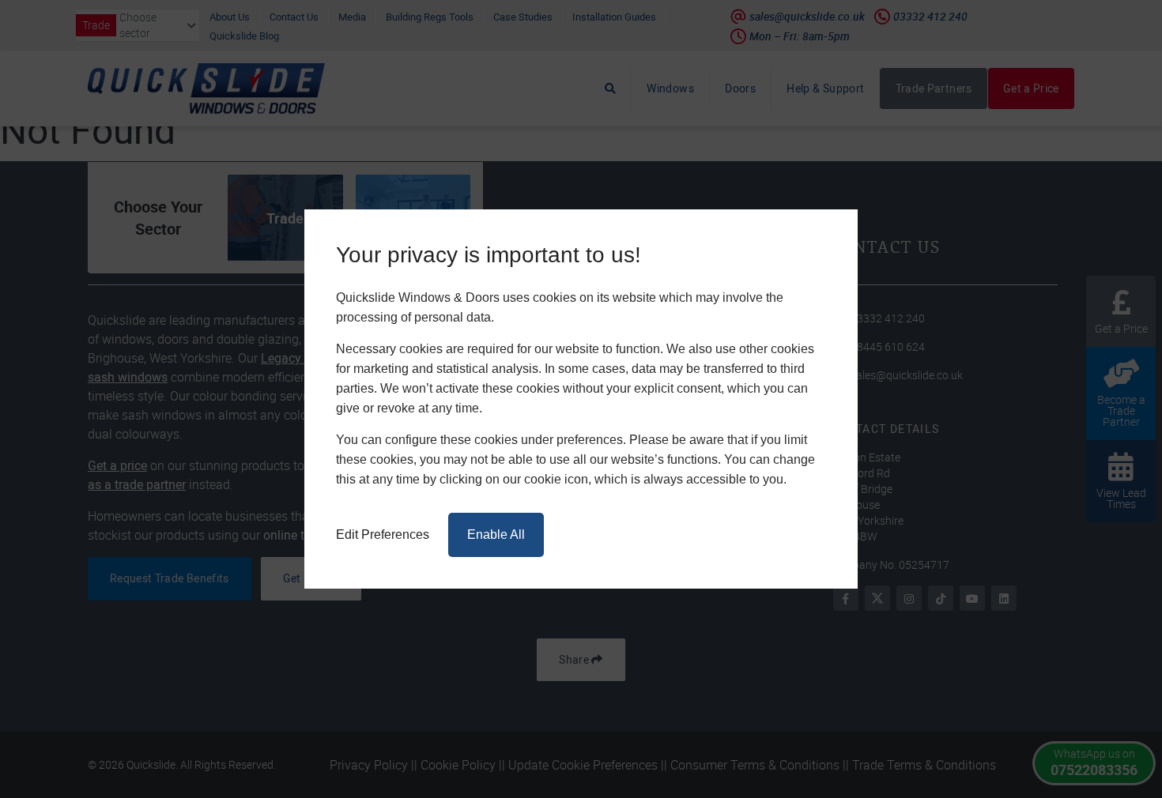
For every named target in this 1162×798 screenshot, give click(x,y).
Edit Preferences (382, 534)
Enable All (496, 534)
